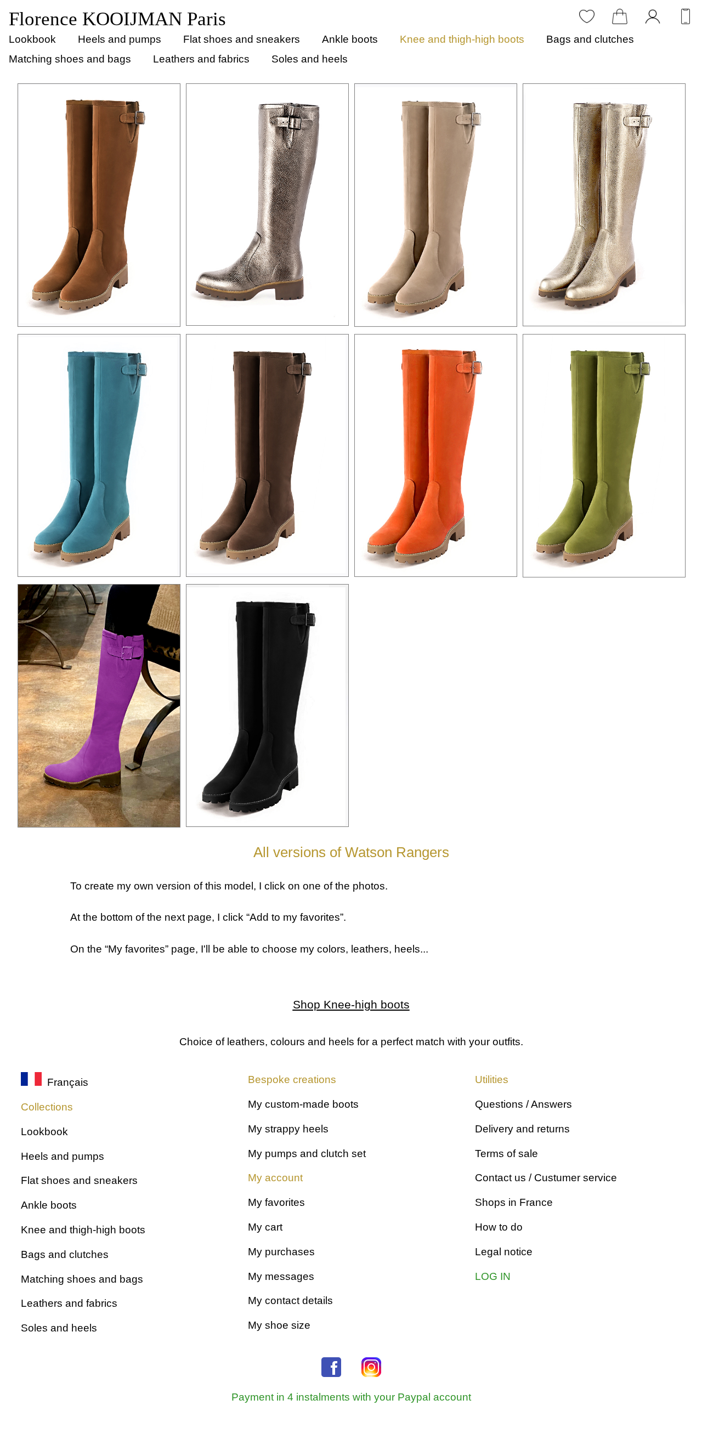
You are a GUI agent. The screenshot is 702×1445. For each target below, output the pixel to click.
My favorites (276, 1202)
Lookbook (32, 39)
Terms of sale (506, 1153)
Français (65, 1082)
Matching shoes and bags (70, 59)
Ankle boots (350, 39)
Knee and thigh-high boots (462, 39)
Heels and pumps (119, 39)
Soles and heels (309, 59)
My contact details (290, 1300)
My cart (265, 1227)
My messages (281, 1276)
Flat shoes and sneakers (241, 39)
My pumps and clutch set (307, 1153)
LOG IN (493, 1276)
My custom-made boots (303, 1104)
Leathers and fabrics (201, 59)
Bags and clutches (590, 39)
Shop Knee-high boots (351, 1004)
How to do (499, 1227)
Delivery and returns (522, 1129)
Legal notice (504, 1251)
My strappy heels (288, 1129)
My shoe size (279, 1325)
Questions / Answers (523, 1104)
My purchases (281, 1251)
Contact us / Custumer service (546, 1177)
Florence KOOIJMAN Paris (117, 19)
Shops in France (514, 1202)
